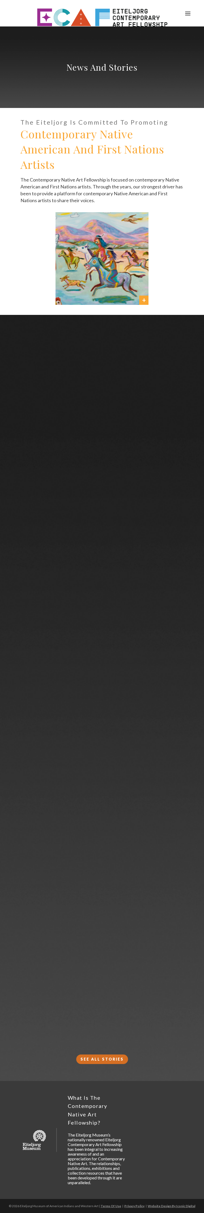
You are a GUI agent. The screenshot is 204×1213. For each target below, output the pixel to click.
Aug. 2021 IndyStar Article (102, 1025)
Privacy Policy (134, 1206)
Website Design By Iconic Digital (171, 1206)
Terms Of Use (111, 1206)
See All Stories (102, 1059)
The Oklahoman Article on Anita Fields (111, 934)
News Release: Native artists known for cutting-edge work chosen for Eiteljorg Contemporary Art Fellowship (102, 528)
